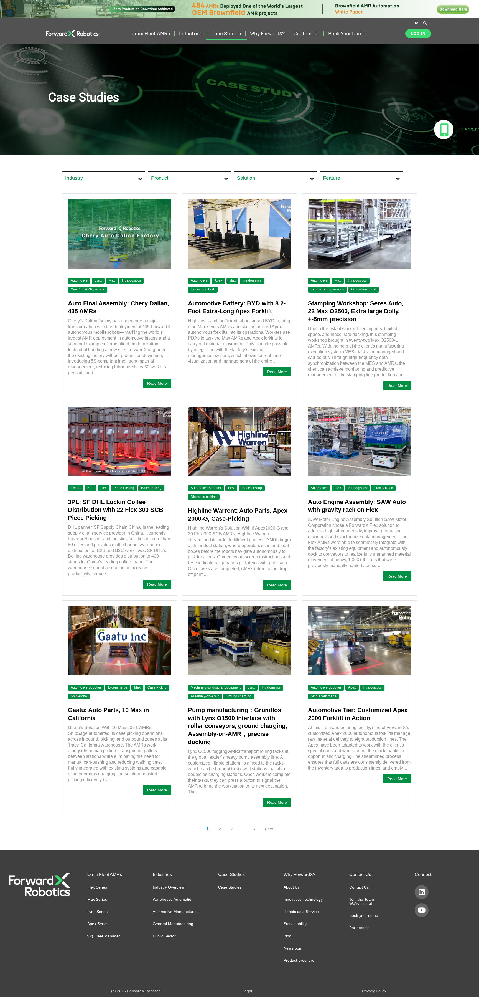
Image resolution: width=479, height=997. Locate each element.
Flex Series (97, 887)
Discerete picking (204, 497)
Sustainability (295, 924)
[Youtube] (422, 910)
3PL (90, 488)
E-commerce (117, 687)
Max (112, 280)
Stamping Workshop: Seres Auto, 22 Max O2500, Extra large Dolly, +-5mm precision (355, 311)
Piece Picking (124, 488)
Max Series (97, 899)
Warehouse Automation (173, 899)
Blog (287, 936)
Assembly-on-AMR (205, 696)
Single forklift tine (324, 696)
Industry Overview (168, 887)
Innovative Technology (303, 899)
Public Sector (164, 936)
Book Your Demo (346, 34)
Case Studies (226, 34)
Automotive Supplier (206, 488)
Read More (157, 383)
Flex (103, 488)
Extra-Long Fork (203, 289)
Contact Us (359, 887)
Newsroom (293, 948)
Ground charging (238, 696)
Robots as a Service (301, 911)
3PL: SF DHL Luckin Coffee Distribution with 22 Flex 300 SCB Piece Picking (115, 509)
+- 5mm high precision (327, 289)
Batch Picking (151, 488)
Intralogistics (131, 280)
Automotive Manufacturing (176, 911)
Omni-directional (363, 289)
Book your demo (363, 915)
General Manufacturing (173, 924)
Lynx (98, 280)
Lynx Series (97, 911)
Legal (247, 991)
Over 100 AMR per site (88, 289)
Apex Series (97, 924)
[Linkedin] (422, 892)
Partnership (359, 927)
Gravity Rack (383, 488)
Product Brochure (299, 960)
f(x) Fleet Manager (103, 936)
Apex (218, 280)
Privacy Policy (374, 991)
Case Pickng (157, 687)
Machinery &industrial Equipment (216, 687)
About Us (292, 887)
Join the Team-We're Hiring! (362, 901)
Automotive (79, 280)
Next (269, 829)
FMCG (75, 488)
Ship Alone (79, 696)
